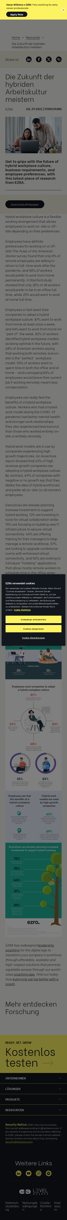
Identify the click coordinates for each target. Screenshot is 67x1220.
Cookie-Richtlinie (22, 609)
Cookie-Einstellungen (33, 637)
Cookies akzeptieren (33, 628)
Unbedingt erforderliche (33, 619)
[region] (33, 610)
